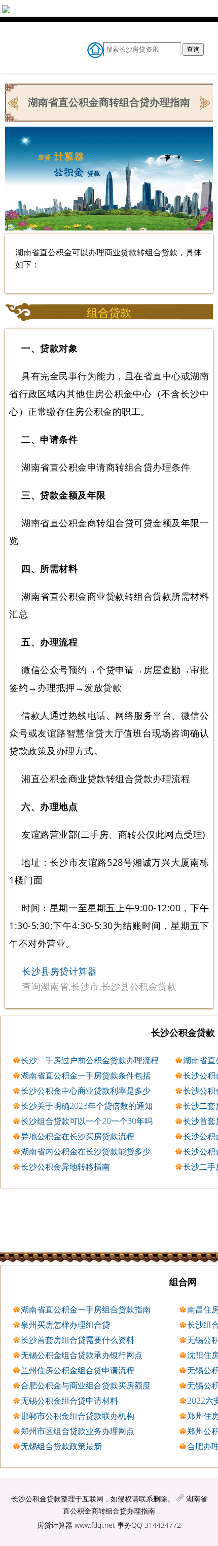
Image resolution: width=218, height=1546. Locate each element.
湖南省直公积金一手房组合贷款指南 (86, 1309)
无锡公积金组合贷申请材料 (69, 1400)
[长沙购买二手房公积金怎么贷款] (204, 101)
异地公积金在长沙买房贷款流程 (77, 1136)
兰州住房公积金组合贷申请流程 (77, 1370)
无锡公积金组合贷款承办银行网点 (81, 1355)
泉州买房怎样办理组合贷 (65, 1324)
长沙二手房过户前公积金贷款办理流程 (90, 1060)
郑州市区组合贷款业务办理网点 (77, 1431)
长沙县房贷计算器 (59, 971)
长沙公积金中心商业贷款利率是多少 (86, 1090)
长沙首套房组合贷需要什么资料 (77, 1339)
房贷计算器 (54, 1525)
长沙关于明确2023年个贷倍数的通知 (87, 1105)
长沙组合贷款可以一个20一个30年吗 (87, 1121)
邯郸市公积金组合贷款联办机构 (77, 1415)
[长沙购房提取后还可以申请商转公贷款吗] (14, 101)
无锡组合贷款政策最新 (61, 1446)
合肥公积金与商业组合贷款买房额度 (86, 1385)
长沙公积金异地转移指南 (65, 1166)
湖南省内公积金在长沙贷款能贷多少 (86, 1151)
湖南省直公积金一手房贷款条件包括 (86, 1075)
